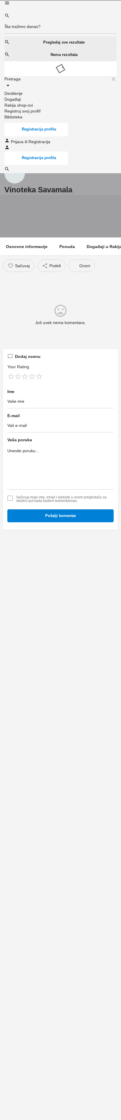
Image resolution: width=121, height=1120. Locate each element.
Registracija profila (39, 129)
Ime (10, 391)
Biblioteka (13, 117)
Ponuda (67, 246)
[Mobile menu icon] (60, 3)
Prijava (18, 141)
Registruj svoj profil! (22, 111)
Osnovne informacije (27, 246)
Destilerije (13, 93)
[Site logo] (5, 10)
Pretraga (12, 79)
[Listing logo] (14, 173)
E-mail (13, 415)
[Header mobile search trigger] (7, 170)
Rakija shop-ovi (18, 105)
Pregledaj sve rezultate (64, 42)
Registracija (39, 141)
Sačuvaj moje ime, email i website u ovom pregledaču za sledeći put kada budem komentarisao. (61, 499)
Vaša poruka (19, 439)
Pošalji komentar (60, 515)
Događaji (12, 99)
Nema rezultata (64, 54)
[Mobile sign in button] (7, 148)
